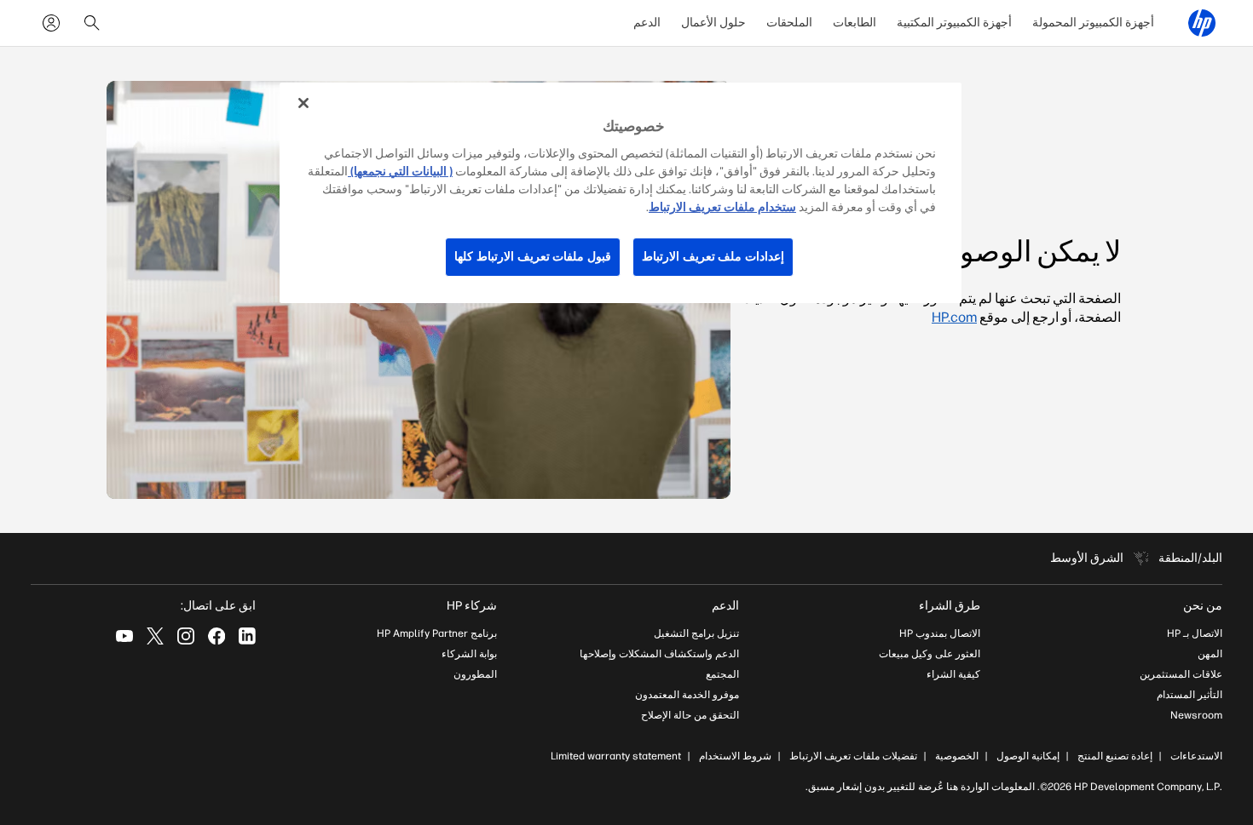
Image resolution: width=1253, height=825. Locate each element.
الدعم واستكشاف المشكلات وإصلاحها (659, 654)
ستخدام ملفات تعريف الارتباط (722, 207)
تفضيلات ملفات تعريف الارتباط (853, 756)
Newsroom (1196, 715)
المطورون (475, 674)
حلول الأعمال (713, 22)
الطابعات (854, 22)
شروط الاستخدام (735, 756)
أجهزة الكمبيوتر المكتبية (954, 22)
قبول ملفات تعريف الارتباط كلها (532, 256)
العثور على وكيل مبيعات (929, 654)
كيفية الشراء (953, 674)
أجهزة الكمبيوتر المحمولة (1093, 22)
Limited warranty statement (616, 756)
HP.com (954, 317)
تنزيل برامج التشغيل (696, 633)
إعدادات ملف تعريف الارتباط (713, 256)
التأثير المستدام (1189, 695)
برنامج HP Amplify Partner (437, 633)
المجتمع (722, 674)
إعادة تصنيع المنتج (1114, 756)
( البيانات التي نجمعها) (400, 171)
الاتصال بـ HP (1194, 633)
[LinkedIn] (247, 636)
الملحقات (789, 22)
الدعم (647, 22)
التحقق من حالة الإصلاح (690, 715)
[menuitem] (1093, 23)
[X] (155, 636)
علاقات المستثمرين (1181, 674)
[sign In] (51, 23)
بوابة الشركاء (469, 654)
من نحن (1202, 606)
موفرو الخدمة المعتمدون (687, 695)
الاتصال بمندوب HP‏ (939, 633)
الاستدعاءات (1196, 756)
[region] (620, 193)
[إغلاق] (303, 103)
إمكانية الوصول (1028, 756)
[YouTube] (124, 636)
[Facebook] (216, 636)
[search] (92, 23)
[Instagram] (185, 636)
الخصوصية (957, 756)
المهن (1210, 654)
